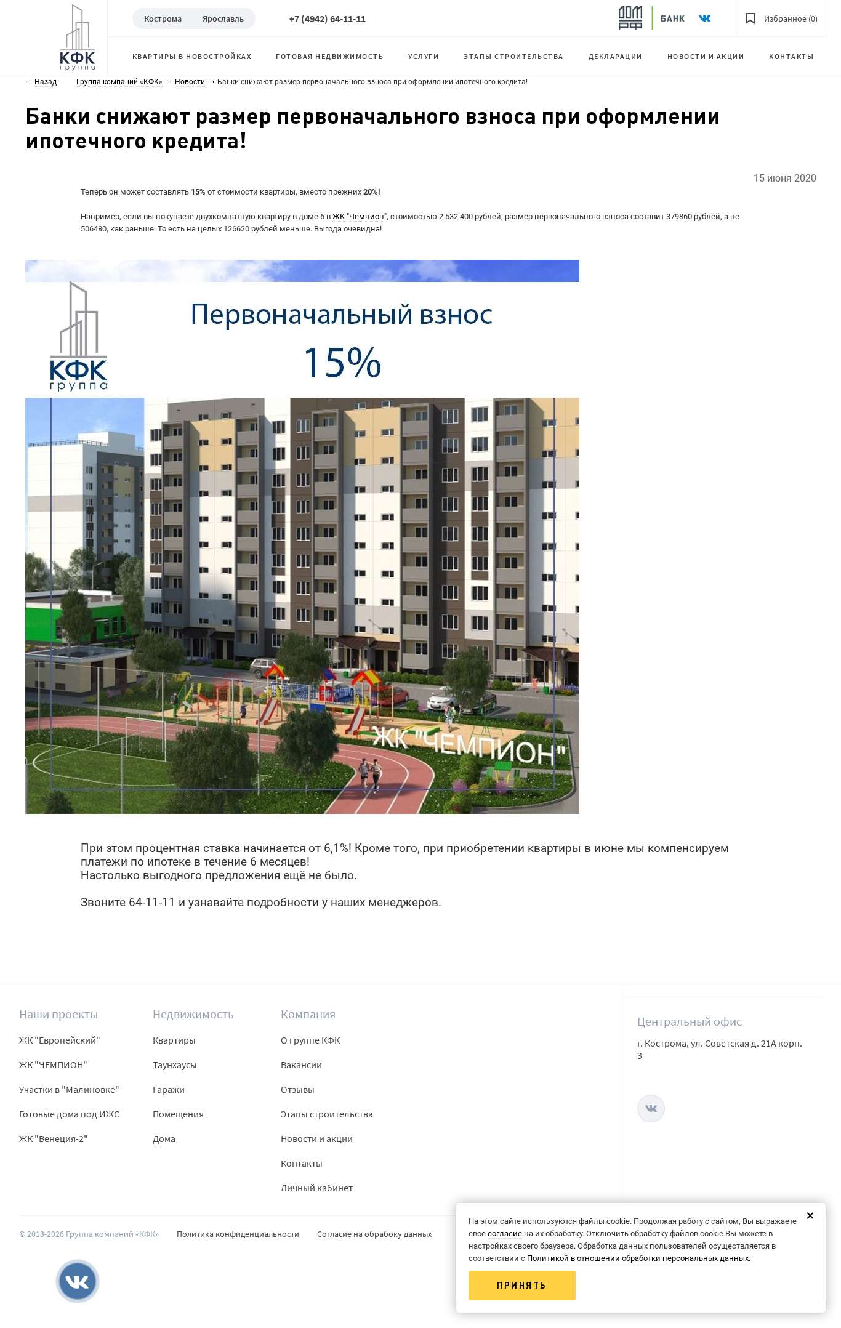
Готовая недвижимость (330, 56)
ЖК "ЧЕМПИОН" (53, 1064)
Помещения (178, 1114)
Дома (164, 1138)
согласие (505, 1233)
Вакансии (301, 1064)
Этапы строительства (514, 56)
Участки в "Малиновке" (69, 1089)
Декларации (616, 56)
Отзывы (298, 1089)
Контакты (791, 56)
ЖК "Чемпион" (359, 216)
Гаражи (169, 1089)
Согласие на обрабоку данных (374, 1233)
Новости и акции (706, 56)
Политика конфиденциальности (238, 1233)
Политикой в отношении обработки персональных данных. (638, 1258)
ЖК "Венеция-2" (53, 1138)
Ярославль (223, 18)
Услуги (423, 56)
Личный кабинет (317, 1187)
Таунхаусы (175, 1064)
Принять (522, 1285)
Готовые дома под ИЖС (69, 1114)
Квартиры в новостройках (192, 56)
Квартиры (174, 1040)
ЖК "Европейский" (59, 1040)
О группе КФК (310, 1040)
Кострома (163, 18)
